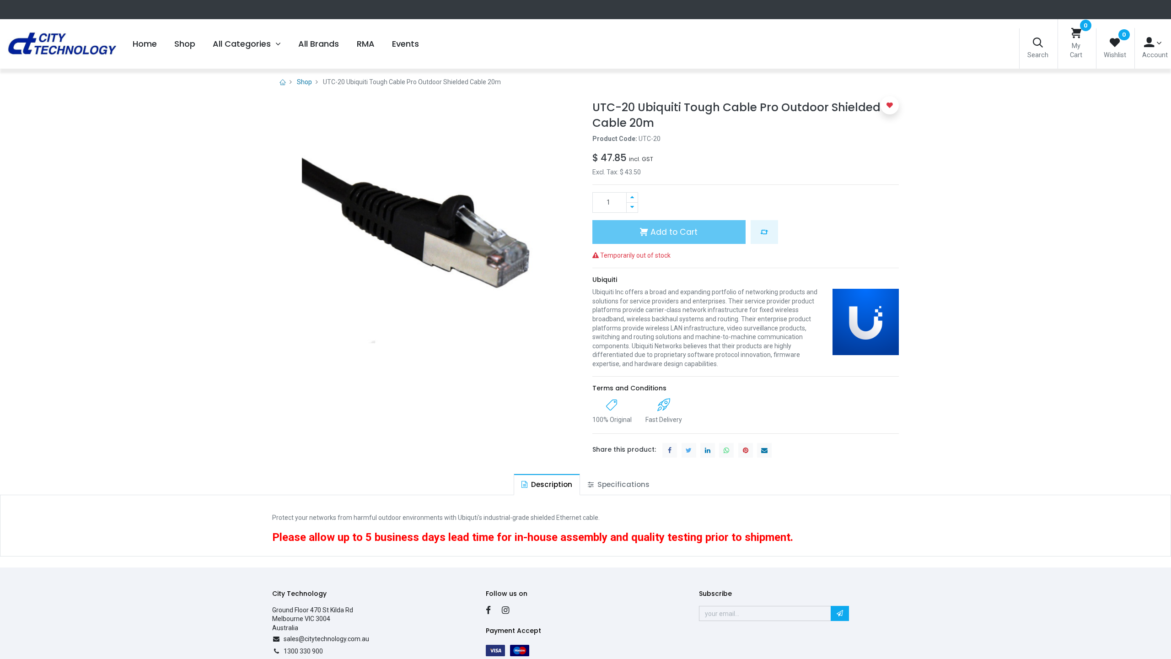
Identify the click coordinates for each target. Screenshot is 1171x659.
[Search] (1038, 43)
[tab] (547, 484)
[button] (764, 232)
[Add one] (632, 197)
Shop (304, 82)
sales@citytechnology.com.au (326, 639)
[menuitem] (144, 44)
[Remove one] (632, 207)
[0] (1076, 33)
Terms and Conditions (629, 388)
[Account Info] (1153, 43)
